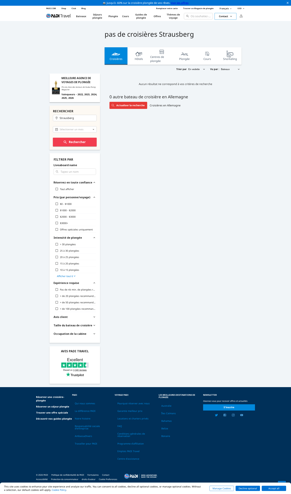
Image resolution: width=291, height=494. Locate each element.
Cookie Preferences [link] (108, 479)
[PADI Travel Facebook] (225, 415)
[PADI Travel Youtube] (241, 415)
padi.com (51, 8)
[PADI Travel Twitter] (216, 415)
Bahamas (166, 421)
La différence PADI (85, 411)
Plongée (113, 16)
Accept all (273, 488)
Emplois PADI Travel (128, 451)
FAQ (119, 426)
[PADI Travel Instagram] (233, 415)
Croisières (116, 59)
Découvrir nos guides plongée (54, 418)
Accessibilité (42, 479)
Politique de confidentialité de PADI (67, 474)
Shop (63, 8)
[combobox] (201, 16)
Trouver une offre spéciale (52, 412)
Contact (223, 16)
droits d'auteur (88, 479)
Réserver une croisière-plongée (50, 398)
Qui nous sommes (85, 403)
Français (224, 8)
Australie (166, 406)
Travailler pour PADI (86, 443)
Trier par (181, 69)
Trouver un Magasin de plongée (198, 8)
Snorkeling (230, 59)
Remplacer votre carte (167, 8)
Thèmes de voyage (173, 16)
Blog (83, 8)
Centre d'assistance (128, 459)
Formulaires (93, 474)
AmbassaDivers (83, 436)
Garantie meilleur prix (129, 411)
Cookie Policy (59, 489)
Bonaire (165, 436)
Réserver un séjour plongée (52, 406)
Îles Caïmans (168, 413)
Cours (125, 16)
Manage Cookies (222, 488)
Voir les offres (180, 3)
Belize (164, 428)
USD (239, 8)
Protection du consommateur (64, 479)
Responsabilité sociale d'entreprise (87, 427)
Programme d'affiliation (130, 443)
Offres (157, 16)
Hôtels (139, 59)
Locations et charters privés (133, 418)
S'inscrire (229, 407)
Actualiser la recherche (130, 105)
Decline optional (248, 488)
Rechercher (77, 142)
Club (73, 8)
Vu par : (214, 69)
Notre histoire (82, 418)
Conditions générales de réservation (131, 435)
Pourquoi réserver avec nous (133, 403)
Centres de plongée (157, 59)
